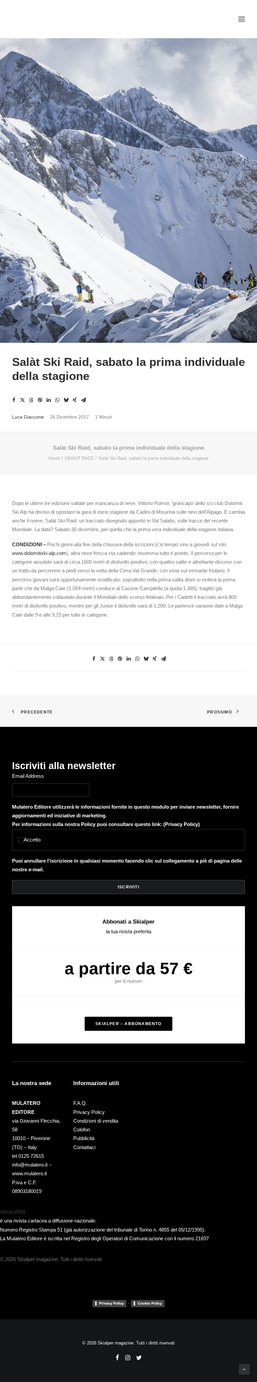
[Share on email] (83, 400)
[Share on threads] (31, 400)
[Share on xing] (75, 400)
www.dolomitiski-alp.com (39, 553)
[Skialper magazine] (41, 19)
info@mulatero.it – (32, 1165)
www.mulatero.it (29, 1173)
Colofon (81, 1129)
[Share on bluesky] (66, 400)
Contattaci (84, 1147)
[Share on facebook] (14, 400)
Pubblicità (83, 1138)
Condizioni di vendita (95, 1121)
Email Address (28, 776)
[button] (241, 19)
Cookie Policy (150, 1303)
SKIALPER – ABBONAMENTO (128, 1023)
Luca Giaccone (28, 417)
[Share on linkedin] (49, 400)
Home (54, 458)
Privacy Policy (181, 824)
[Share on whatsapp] (57, 400)
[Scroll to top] (244, 1369)
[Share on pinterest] (40, 400)
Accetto (32, 839)
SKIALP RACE (79, 458)
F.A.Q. (80, 1103)
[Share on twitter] (22, 400)
